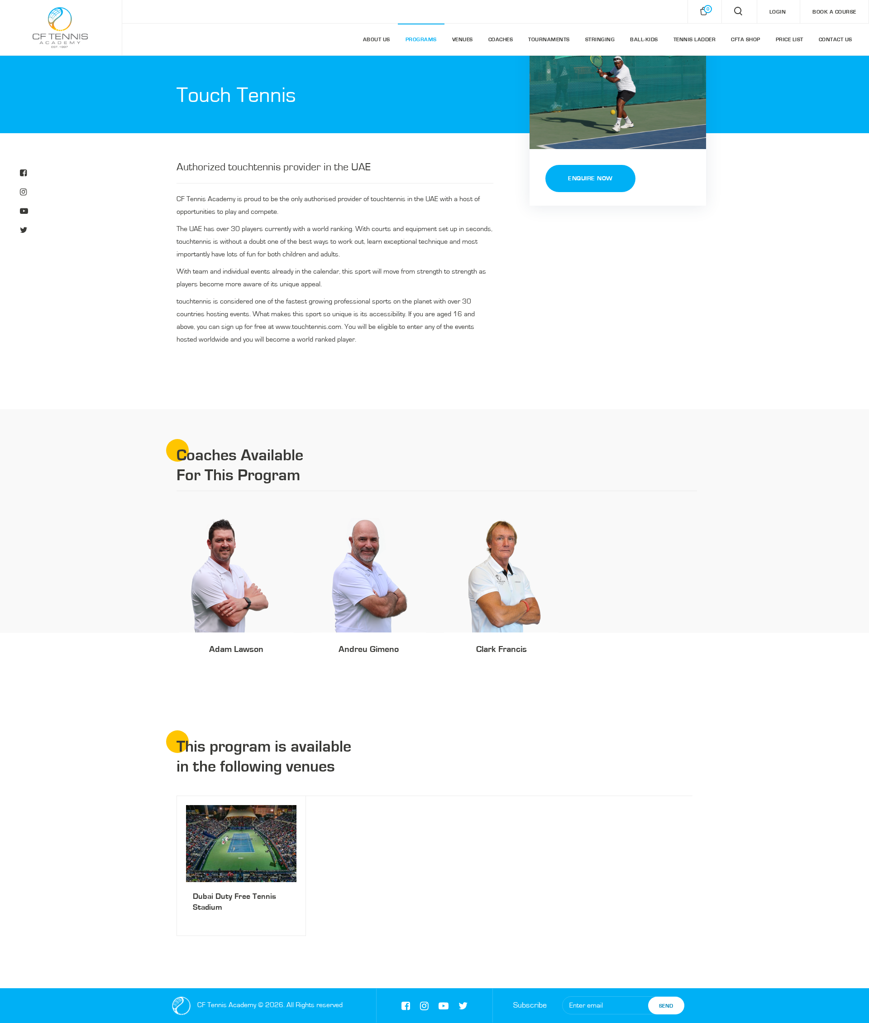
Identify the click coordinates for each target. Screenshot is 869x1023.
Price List (789, 39)
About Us (376, 39)
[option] (236, 598)
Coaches (500, 39)
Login (777, 11)
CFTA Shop (745, 39)
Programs (421, 39)
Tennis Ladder (694, 39)
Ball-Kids (644, 39)
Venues (462, 39)
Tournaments (549, 39)
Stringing (600, 39)
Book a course (834, 11)
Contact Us (835, 39)
